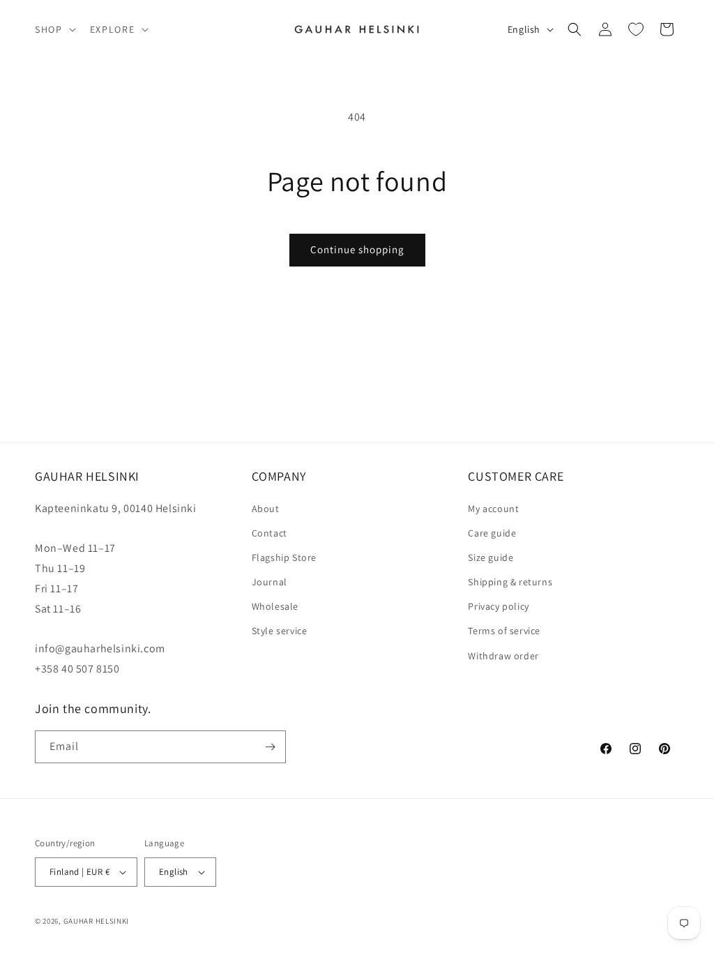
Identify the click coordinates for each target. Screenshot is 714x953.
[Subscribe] (270, 746)
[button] (54, 29)
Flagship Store (284, 557)
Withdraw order (503, 656)
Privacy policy (498, 606)
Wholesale (275, 606)
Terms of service (504, 630)
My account (493, 508)
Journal (269, 582)
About (266, 508)
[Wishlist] (636, 29)
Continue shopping (357, 249)
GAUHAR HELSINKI (96, 921)
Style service (279, 630)
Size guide (490, 557)
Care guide (492, 533)
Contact (269, 533)
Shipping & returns (510, 582)
